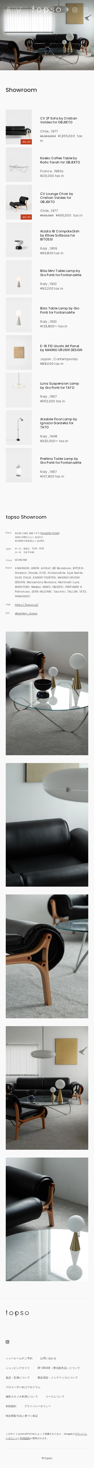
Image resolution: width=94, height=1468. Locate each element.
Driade (33, 573)
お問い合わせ (48, 1358)
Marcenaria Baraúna (41, 582)
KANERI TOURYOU (44, 578)
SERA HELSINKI (42, 592)
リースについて (55, 1397)
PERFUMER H (73, 587)
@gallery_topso (26, 613)
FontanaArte (56, 573)
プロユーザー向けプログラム (23, 1387)
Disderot (21, 573)
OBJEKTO (57, 587)
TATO (82, 592)
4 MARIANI (22, 568)
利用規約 (11, 1406)
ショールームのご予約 (19, 1358)
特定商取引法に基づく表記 (22, 1416)
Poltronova (22, 592)
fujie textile (75, 573)
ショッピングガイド (18, 1368)
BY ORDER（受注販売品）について (59, 1368)
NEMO (46, 587)
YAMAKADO (22, 596)
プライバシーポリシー (37, 1406)
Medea (36, 587)
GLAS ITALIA (23, 578)
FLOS (42, 573)
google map (49, 533)
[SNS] (74, 9)
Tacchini (60, 592)
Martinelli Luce (68, 582)
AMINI (35, 568)
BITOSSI (78, 568)
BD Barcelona (61, 568)
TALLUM (72, 592)
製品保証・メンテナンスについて (58, 1378)
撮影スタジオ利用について (22, 1397)
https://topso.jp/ (27, 605)
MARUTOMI (22, 587)
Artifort (46, 568)
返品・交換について (18, 1378)
